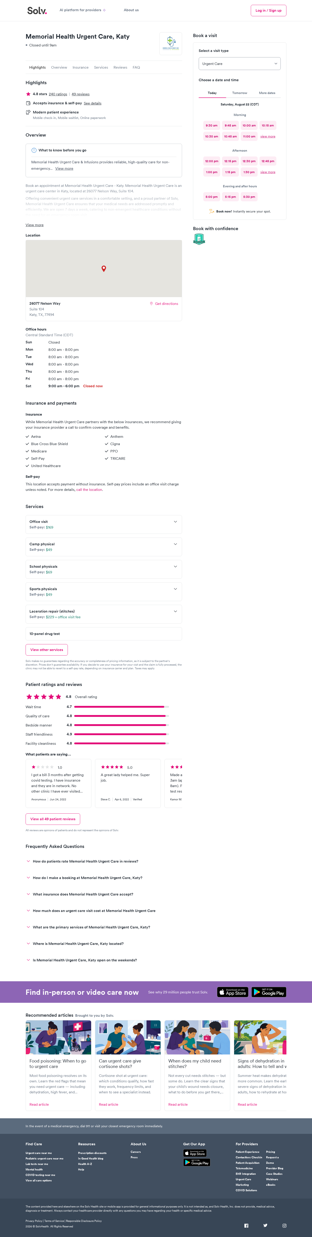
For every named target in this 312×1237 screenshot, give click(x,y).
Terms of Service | (54, 1221)
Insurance (81, 67)
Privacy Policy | (35, 1221)
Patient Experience (247, 1152)
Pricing (270, 1152)
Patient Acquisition (247, 1163)
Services (101, 67)
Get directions (166, 303)
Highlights (37, 67)
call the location (89, 489)
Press (134, 1157)
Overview (59, 67)
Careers (136, 1152)
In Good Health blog (90, 1158)
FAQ (136, 67)
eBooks (270, 1185)
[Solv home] (37, 10)
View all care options (39, 1180)
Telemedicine (244, 1168)
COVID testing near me (40, 1175)
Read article (39, 1104)
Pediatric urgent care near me (44, 1158)
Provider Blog (274, 1168)
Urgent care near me (39, 1153)
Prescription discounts (92, 1153)
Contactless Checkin (249, 1157)
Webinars (272, 1179)
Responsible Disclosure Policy (84, 1221)
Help (81, 1169)
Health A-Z (85, 1164)
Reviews (120, 67)
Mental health (34, 1169)
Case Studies (274, 1174)
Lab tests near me (37, 1164)
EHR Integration (246, 1174)
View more (64, 168)
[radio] (211, 125)
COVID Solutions (246, 1190)
